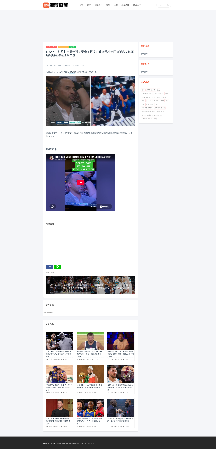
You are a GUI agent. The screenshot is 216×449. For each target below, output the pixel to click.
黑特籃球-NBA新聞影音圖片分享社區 (70, 443)
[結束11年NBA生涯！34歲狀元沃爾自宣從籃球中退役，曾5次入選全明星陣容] (120, 341)
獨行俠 (72, 47)
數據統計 (125, 5)
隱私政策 (91, 443)
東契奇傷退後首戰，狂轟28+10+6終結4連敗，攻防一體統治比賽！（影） (89, 354)
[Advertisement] (108, 26)
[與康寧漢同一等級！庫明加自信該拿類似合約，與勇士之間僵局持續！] (90, 408)
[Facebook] (49, 267)
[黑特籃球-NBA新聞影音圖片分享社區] (56, 5)
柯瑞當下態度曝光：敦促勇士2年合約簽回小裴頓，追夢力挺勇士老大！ (59, 387)
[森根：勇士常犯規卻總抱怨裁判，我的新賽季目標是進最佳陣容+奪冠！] (59, 408)
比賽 (116, 5)
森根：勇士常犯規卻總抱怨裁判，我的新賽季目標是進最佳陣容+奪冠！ (58, 421)
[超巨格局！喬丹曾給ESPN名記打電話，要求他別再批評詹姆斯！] (120, 408)
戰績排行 (137, 5)
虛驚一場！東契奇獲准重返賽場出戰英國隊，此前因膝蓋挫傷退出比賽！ (120, 387)
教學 (108, 5)
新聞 (89, 5)
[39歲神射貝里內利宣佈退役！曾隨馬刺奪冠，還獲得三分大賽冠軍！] (90, 374)
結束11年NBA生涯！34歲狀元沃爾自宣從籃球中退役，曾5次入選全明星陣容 (120, 354)
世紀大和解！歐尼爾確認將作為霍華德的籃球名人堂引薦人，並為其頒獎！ (58, 354)
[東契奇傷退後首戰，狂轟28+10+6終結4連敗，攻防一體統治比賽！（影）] (90, 341)
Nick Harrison (63, 47)
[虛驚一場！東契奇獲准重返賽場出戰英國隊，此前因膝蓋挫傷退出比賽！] (120, 374)
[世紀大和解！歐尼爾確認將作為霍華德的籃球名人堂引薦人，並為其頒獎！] (59, 341)
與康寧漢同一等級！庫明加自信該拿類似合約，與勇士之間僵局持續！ (89, 421)
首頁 (81, 5)
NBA (50, 65)
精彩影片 (98, 5)
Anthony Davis (51, 47)
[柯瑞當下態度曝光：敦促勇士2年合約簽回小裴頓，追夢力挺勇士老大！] (59, 374)
